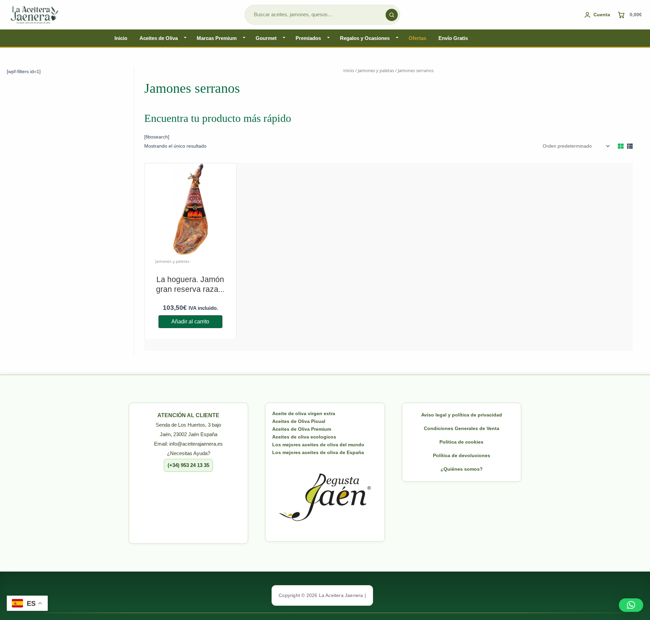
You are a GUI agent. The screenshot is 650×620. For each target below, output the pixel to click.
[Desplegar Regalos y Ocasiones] (397, 38)
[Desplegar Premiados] (328, 38)
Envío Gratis (453, 38)
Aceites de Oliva (158, 38)
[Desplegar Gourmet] (284, 38)
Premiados (308, 38)
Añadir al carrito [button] (190, 321)
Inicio (120, 38)
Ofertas (417, 38)
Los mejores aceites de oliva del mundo (318, 444)
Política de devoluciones (461, 455)
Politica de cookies (461, 442)
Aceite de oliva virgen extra (303, 413)
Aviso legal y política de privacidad (461, 415)
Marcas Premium (217, 38)
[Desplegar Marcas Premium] (244, 38)
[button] (631, 605)
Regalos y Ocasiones (365, 38)
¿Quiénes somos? (461, 469)
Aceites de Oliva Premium (301, 429)
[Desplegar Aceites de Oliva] (185, 38)
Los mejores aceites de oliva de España (318, 452)
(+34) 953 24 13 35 (188, 465)
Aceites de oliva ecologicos (304, 437)
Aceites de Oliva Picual (298, 421)
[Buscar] (392, 15)
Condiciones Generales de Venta (461, 428)
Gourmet (266, 38)
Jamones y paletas (376, 70)
